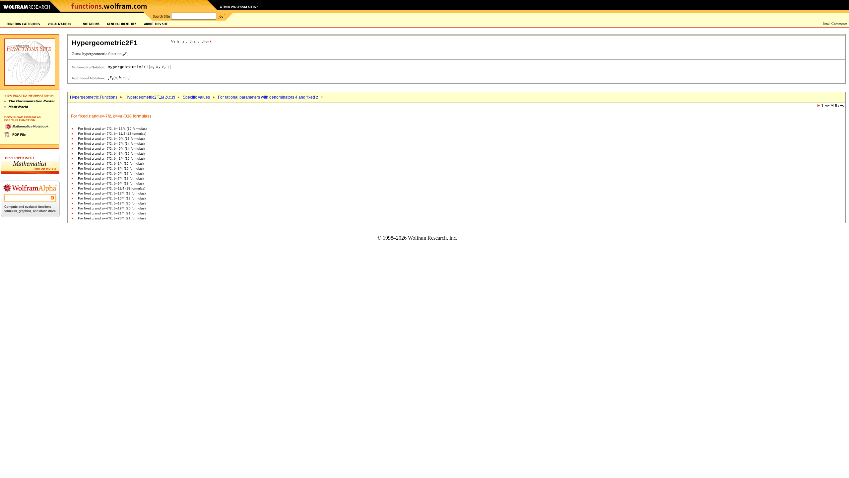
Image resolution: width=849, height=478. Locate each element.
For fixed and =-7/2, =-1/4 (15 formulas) (111, 158)
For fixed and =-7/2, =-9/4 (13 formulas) (111, 138)
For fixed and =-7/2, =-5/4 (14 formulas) (111, 148)
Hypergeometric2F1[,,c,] (150, 97)
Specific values (196, 97)
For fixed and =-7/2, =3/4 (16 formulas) (111, 168)
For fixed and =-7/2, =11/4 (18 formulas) (111, 188)
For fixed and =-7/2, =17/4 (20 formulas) (112, 203)
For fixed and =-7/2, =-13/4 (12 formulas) (112, 128)
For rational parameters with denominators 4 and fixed (268, 97)
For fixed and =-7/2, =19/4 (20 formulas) (112, 208)
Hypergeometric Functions (93, 97)
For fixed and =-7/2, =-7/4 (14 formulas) (111, 143)
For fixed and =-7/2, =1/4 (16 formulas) (111, 163)
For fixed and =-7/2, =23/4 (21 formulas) (112, 218)
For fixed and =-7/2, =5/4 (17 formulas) (111, 173)
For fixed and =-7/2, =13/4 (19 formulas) (112, 193)
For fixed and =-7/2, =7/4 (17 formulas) (111, 178)
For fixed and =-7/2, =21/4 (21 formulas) (112, 213)
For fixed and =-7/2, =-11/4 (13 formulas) (112, 133)
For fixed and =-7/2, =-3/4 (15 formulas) (111, 153)
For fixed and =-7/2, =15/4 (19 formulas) (112, 198)
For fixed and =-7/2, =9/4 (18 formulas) (111, 183)
